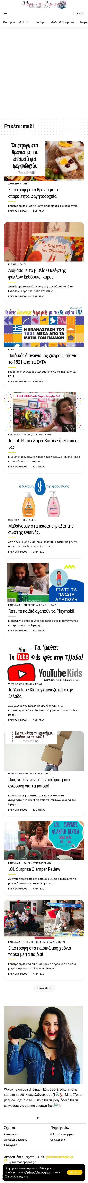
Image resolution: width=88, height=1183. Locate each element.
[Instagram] (19, 1118)
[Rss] (38, 1118)
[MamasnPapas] (44, 4)
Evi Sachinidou (19, 211)
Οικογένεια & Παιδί (36, 605)
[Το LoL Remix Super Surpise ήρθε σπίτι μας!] (44, 412)
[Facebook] (6, 1118)
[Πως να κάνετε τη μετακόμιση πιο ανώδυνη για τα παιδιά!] (44, 751)
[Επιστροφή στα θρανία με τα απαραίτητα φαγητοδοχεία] (44, 161)
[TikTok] (31, 1118)
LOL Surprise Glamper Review (34, 869)
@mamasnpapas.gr (22, 1162)
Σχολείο (13, 184)
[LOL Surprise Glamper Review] (44, 840)
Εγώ (37, 774)
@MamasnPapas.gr (59, 1157)
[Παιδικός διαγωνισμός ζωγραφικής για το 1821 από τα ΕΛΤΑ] (44, 327)
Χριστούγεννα (42, 435)
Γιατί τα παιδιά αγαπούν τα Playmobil (41, 611)
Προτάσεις (29, 520)
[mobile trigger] (7, 13)
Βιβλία (12, 264)
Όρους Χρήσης (14, 1176)
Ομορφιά (14, 520)
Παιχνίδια (14, 435)
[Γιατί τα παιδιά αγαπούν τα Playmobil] (44, 582)
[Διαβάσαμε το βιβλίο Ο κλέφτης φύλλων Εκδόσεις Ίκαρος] (44, 241)
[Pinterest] (25, 1118)
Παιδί (25, 184)
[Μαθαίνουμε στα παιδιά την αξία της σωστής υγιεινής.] (44, 497)
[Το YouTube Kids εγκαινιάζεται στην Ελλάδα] (44, 661)
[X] (12, 1118)
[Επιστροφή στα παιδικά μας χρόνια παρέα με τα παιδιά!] (44, 919)
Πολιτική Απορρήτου (37, 1172)
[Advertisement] (44, 72)
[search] (69, 13)
